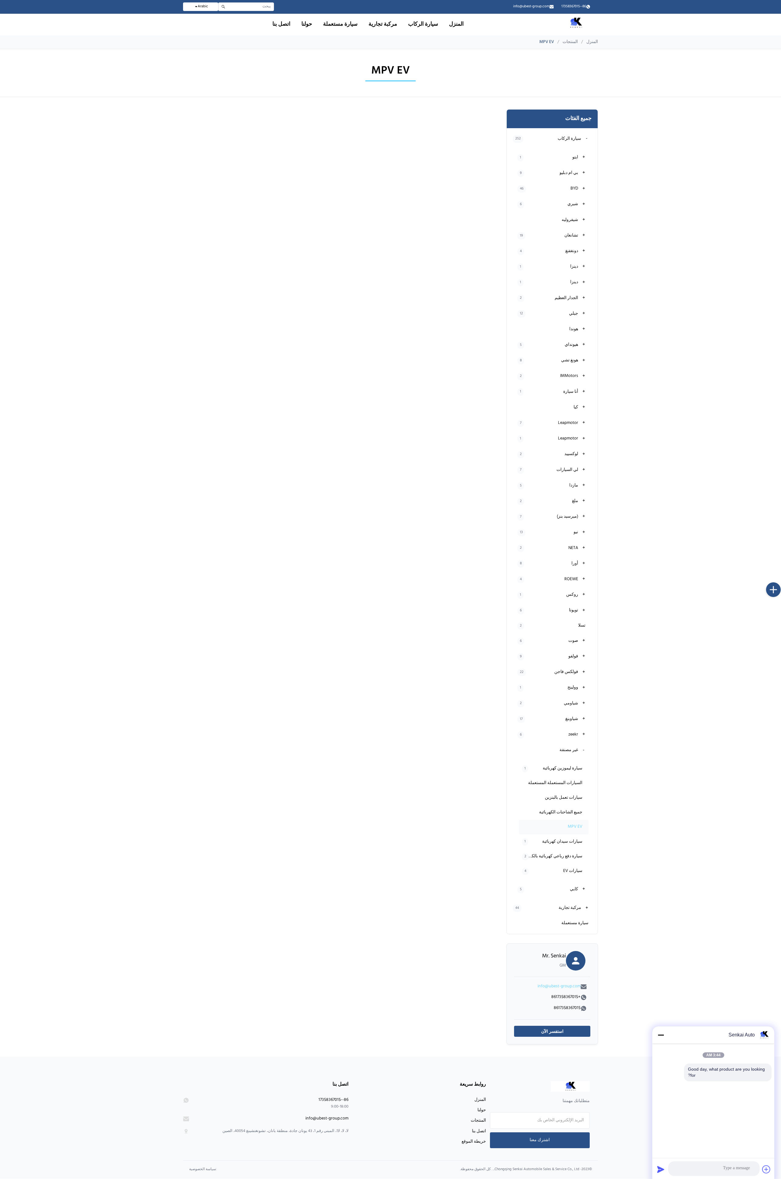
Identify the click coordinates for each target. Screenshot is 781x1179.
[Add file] (766, 1169)
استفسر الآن (552, 1031)
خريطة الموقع (474, 1141)
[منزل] (551, 1086)
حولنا (306, 24)
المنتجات (570, 42)
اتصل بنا (281, 24)
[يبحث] (223, 7)
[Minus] (660, 1035)
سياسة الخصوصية (202, 1170)
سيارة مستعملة (340, 24)
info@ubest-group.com (531, 7)
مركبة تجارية (383, 24)
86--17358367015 (573, 7)
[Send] (661, 1169)
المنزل (456, 24)
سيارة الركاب (423, 24)
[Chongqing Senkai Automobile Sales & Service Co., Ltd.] (575, 28)
